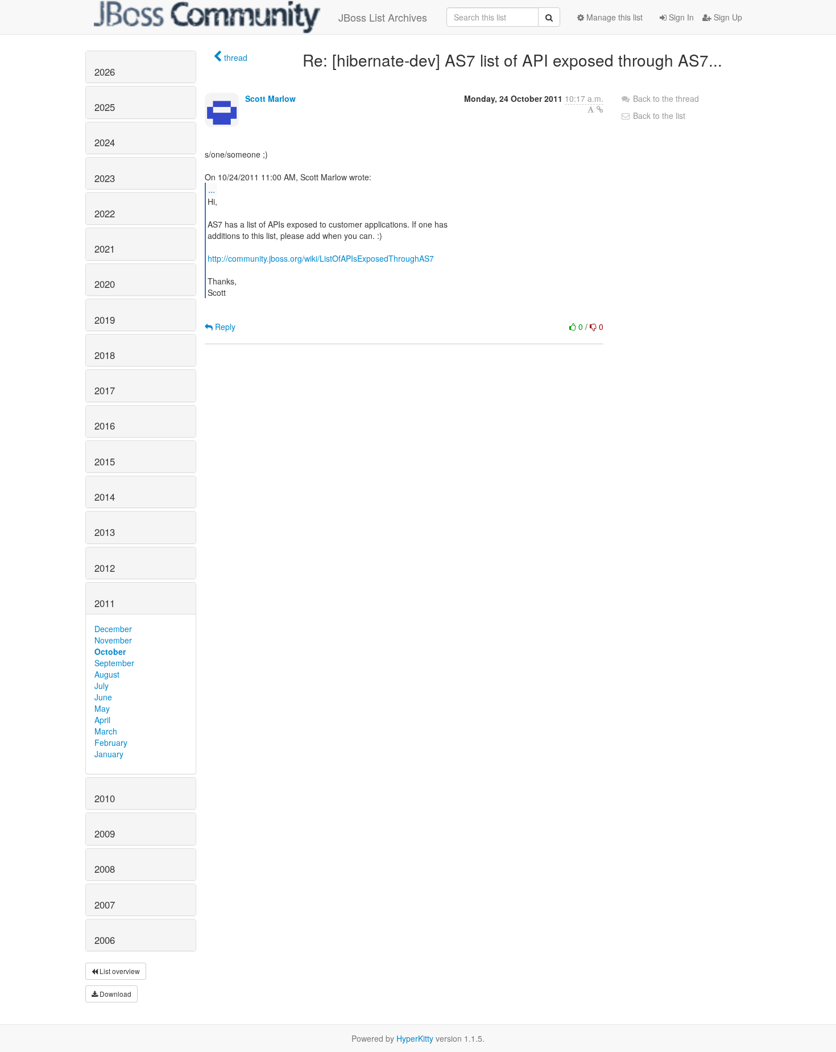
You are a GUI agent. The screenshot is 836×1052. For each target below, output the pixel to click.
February (110, 742)
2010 (104, 798)
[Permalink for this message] (600, 109)
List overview (119, 971)
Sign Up (726, 17)
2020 (104, 284)
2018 (104, 355)
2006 (104, 940)
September (114, 663)
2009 (104, 833)
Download (114, 994)
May (102, 708)
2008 (104, 869)
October (110, 651)
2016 (104, 425)
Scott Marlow (270, 98)
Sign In (680, 17)
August (106, 674)
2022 (104, 213)
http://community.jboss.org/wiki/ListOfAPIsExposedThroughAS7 (321, 258)
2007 (104, 904)
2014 (104, 497)
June (103, 697)
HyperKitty (414, 1038)
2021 (104, 248)
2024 (104, 142)
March (105, 731)
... (211, 189)
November (113, 640)
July (101, 685)
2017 (104, 390)
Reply (224, 326)
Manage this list (613, 17)
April (102, 719)
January (108, 754)
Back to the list (658, 115)
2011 (104, 603)
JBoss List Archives (382, 17)
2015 (104, 461)
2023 (104, 178)
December (113, 628)
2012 (104, 568)
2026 (104, 72)
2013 (104, 532)
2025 (104, 107)
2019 (104, 320)
